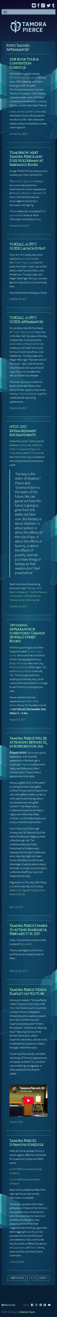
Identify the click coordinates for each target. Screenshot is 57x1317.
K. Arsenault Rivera (26, 449)
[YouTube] (49, 1305)
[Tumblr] (45, 1305)
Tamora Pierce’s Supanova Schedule (26, 1143)
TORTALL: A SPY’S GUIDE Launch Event (27, 246)
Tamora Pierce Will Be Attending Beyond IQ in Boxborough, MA (28, 742)
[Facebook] (32, 1305)
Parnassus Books (23, 671)
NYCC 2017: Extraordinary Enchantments (23, 431)
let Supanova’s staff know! (23, 1247)
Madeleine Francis (27, 1312)
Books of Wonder (26, 258)
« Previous (16, 1277)
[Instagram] (36, 1305)
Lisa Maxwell (24, 445)
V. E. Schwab (34, 453)
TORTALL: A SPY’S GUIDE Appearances (26, 320)
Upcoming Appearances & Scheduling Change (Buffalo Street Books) (27, 633)
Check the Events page (30, 393)
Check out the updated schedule (26, 111)
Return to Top (9, 1305)
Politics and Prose (19, 667)
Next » (43, 1277)
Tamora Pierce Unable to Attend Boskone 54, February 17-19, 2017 (28, 930)
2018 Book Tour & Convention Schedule (24, 63)
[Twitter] (41, 1305)
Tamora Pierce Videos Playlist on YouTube (28, 992)
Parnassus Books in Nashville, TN (29, 193)
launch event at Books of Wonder (26, 344)
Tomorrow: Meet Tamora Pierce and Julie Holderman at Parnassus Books (26, 159)
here (38, 219)
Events (38, 683)
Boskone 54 (25, 944)
